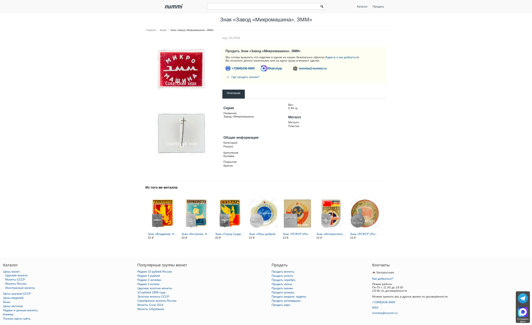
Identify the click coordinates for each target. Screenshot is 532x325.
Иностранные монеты (20, 287)
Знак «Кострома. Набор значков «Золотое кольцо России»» (196, 234)
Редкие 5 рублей (148, 275)
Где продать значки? (246, 77)
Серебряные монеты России (156, 300)
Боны (6, 302)
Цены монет (11, 271)
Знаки (163, 30)
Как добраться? (382, 278)
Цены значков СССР (17, 293)
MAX (375, 307)
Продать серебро (283, 280)
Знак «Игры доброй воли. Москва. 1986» (264, 234)
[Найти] (322, 7)
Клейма (8, 314)
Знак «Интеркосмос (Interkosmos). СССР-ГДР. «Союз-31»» (331, 234)
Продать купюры (283, 292)
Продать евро (281, 304)
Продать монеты (283, 271)
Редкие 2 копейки (149, 280)
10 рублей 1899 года (151, 292)
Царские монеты (16, 275)
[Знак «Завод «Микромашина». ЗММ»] (181, 69)
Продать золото (282, 275)
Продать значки (282, 288)
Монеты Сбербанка (150, 309)
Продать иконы (282, 284)
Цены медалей (13, 297)
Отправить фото (523, 320)
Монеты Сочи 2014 (150, 304)
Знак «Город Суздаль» (230, 234)
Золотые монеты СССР (153, 296)
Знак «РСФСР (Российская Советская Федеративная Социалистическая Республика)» (365, 234)
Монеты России (15, 283)
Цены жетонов (13, 306)
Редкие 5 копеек (148, 284)
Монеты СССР (15, 279)
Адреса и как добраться (342, 57)
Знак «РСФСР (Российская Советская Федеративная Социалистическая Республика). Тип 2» (298, 234)
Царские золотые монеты (154, 288)
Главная (151, 30)
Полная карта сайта (16, 318)
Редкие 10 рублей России (154, 271)
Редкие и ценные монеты (20, 310)
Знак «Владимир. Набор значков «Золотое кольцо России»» (163, 234)
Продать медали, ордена (289, 296)
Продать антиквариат (286, 300)
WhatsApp (274, 68)
